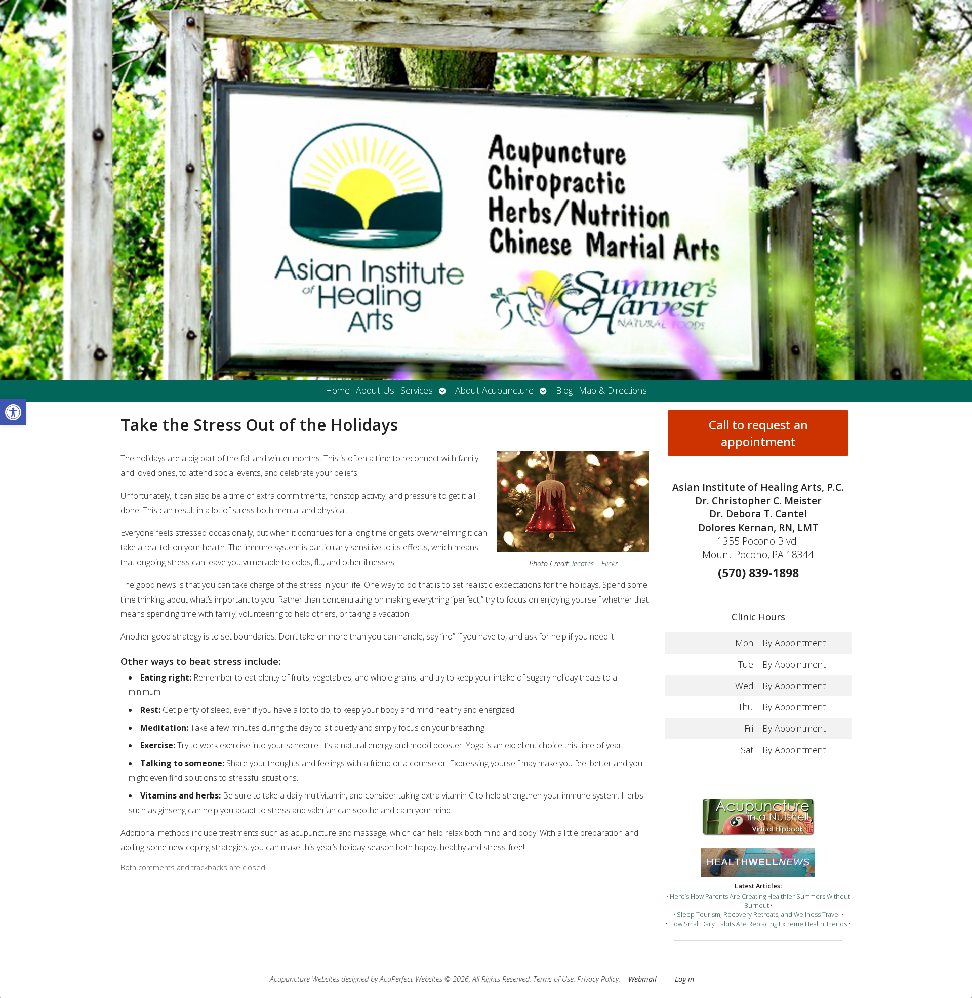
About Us (375, 390)
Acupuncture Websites (304, 979)
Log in (684, 979)
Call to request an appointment (758, 433)
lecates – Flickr (595, 563)
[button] (13, 412)
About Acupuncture (494, 390)
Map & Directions (613, 390)
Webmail (642, 979)
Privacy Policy (598, 979)
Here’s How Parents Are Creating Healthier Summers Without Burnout (760, 901)
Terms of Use (553, 979)
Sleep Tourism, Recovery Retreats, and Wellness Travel (758, 914)
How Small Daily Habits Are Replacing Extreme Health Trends (758, 923)
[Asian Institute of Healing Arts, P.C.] (486, 190)
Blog (564, 390)
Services (416, 390)
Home (338, 390)
